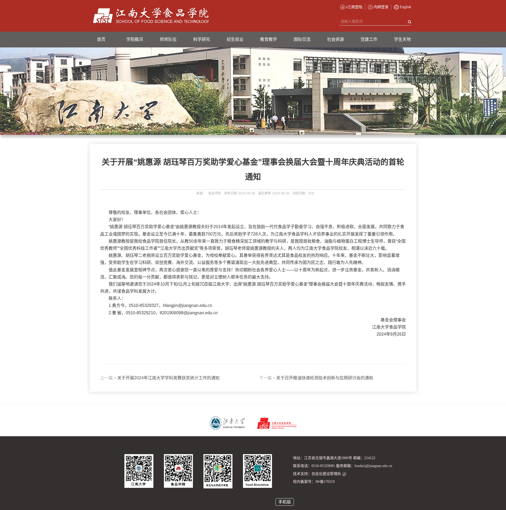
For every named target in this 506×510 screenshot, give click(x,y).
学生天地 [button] (402, 39)
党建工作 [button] (369, 39)
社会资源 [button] (335, 39)
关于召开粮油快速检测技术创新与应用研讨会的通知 (316, 378)
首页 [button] (101, 39)
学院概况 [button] (134, 39)
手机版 (284, 502)
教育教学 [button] (268, 39)
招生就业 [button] (235, 39)
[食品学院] (151, 16)
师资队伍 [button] (168, 39)
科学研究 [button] (201, 39)
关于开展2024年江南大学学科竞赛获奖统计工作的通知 (160, 378)
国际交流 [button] (302, 39)
